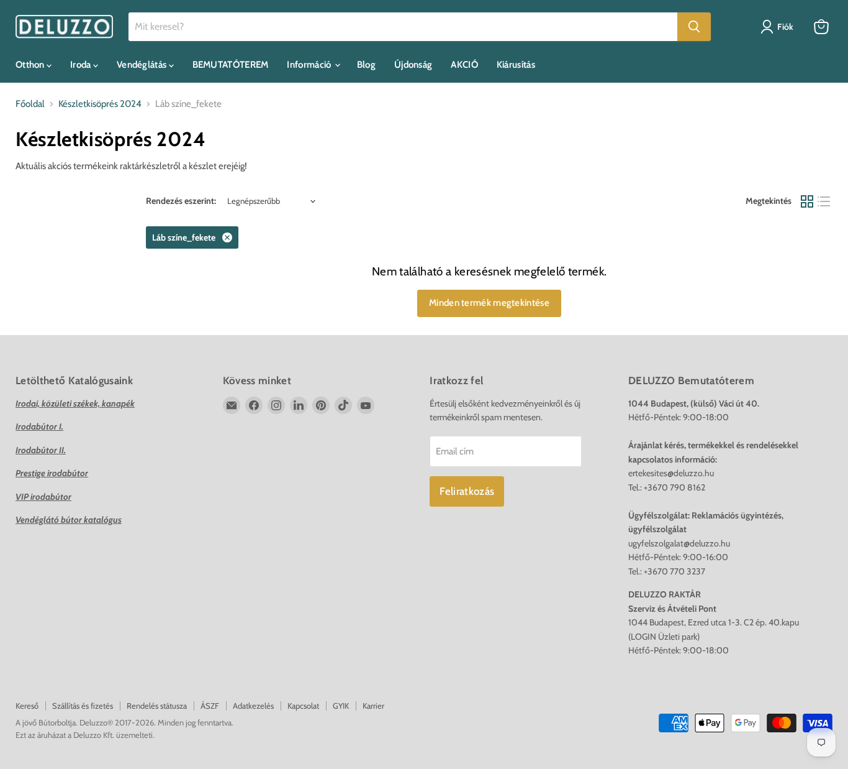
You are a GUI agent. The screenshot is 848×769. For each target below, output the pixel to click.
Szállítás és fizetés (82, 706)
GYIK (341, 706)
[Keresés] (694, 26)
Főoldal (30, 104)
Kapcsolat (303, 706)
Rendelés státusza (157, 706)
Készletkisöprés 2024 (100, 104)
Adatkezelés (253, 706)
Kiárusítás (516, 64)
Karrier (373, 706)
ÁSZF (210, 706)
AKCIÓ (464, 64)
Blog (366, 64)
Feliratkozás (467, 491)
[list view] (824, 201)
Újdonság (413, 64)
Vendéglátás (143, 64)
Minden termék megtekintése (489, 302)
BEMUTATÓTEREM (230, 64)
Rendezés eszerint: (181, 201)
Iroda (81, 64)
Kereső (27, 706)
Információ (310, 64)
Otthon (31, 64)
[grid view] (807, 201)
